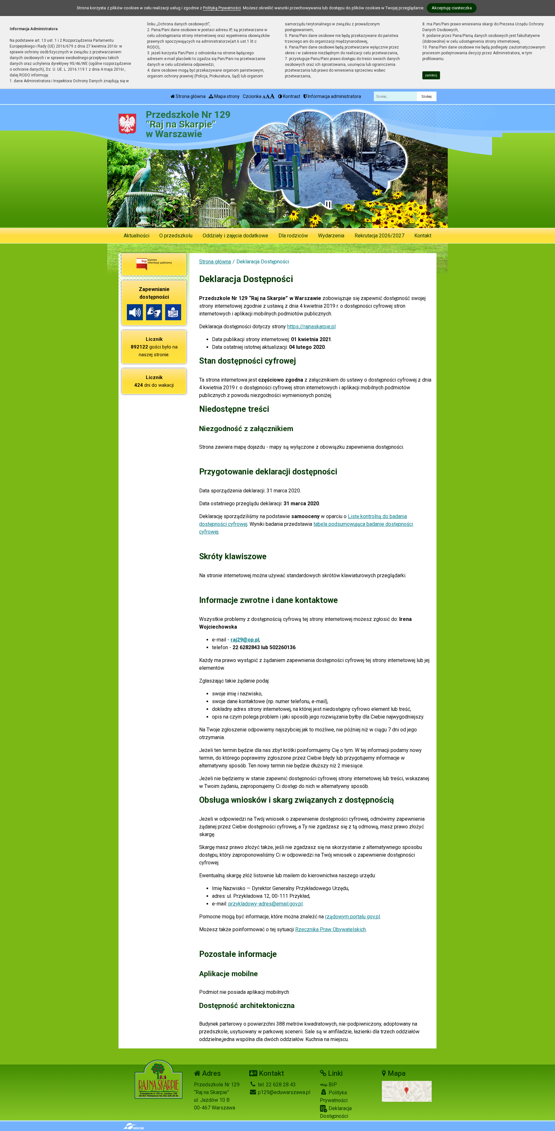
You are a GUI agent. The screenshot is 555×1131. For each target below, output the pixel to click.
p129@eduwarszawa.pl (283, 1092)
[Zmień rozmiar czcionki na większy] (268, 96)
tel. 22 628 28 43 (276, 1085)
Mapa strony (226, 96)
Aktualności (136, 236)
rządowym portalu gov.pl (352, 917)
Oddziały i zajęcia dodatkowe (235, 236)
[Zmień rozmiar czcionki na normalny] (264, 96)
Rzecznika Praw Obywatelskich (330, 929)
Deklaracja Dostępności (336, 1112)
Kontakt (422, 236)
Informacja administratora (334, 96)
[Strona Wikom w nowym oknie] (133, 1126)
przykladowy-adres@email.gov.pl (265, 904)
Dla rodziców (293, 236)
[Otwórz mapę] (407, 1091)
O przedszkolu (175, 236)
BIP (332, 1085)
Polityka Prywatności (334, 1096)
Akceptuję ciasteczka (452, 7)
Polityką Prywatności (222, 7)
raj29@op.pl (245, 640)
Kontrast (291, 96)
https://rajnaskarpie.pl (311, 326)
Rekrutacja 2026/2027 (379, 236)
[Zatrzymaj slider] (328, 205)
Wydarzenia (331, 236)
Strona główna (190, 96)
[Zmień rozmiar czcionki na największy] (272, 96)
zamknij (431, 75)
